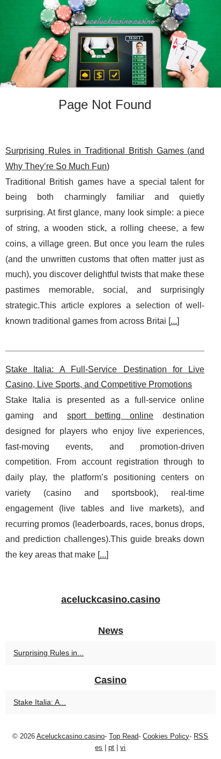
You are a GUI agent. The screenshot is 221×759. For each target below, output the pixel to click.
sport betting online (110, 415)
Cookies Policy (166, 736)
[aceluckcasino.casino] (110, 44)
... (174, 321)
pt (111, 747)
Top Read (123, 736)
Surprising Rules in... (48, 652)
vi (123, 747)
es (98, 747)
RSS (201, 736)
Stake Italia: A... (39, 702)
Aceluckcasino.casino (70, 736)
